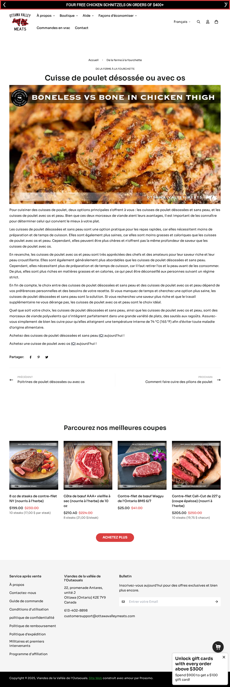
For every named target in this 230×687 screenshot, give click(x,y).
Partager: (16, 357)
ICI (101, 336)
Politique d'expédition (27, 634)
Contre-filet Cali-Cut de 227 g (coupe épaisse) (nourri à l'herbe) (196, 501)
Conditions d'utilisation (29, 609)
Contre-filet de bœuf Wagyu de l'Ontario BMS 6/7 (141, 498)
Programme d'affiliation (28, 654)
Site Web (95, 678)
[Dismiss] (224, 657)
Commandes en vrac (53, 28)
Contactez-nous (22, 593)
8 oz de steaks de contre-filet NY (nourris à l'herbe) (33, 498)
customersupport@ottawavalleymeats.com (99, 616)
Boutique (67, 16)
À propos (44, 16)
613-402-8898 (76, 610)
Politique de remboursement (32, 626)
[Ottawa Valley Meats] (20, 22)
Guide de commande (26, 601)
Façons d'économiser (116, 16)
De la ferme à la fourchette (124, 60)
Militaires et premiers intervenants (26, 643)
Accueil (93, 60)
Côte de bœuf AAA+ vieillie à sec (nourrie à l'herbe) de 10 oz (87, 501)
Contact (81, 28)
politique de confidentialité (31, 618)
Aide (86, 16)
